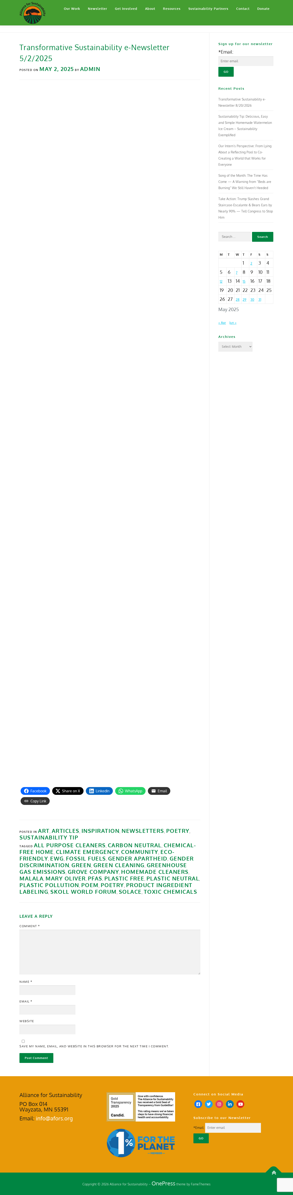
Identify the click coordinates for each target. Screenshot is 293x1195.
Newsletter (97, 9)
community (139, 851)
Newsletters (143, 830)
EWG (57, 858)
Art (44, 830)
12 (221, 281)
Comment (29, 926)
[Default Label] (230, 1104)
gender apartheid (138, 858)
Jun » (232, 323)
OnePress (163, 1183)
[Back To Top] (274, 1172)
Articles (65, 830)
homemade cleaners (155, 871)
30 (252, 299)
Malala (31, 878)
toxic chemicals (170, 891)
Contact (243, 9)
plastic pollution (49, 884)
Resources (172, 9)
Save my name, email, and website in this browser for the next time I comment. (94, 1046)
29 (244, 299)
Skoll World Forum (83, 891)
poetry (112, 884)
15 (244, 281)
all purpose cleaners (70, 845)
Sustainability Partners (208, 9)
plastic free (124, 878)
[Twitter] (209, 1104)
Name (25, 981)
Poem (90, 884)
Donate (263, 9)
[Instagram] (219, 1104)
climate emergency (87, 851)
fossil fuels (86, 858)
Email (26, 1001)
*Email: (225, 51)
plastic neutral (172, 878)
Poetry (178, 830)
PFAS (95, 878)
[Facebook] (198, 1104)
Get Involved (126, 9)
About (150, 9)
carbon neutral (135, 845)
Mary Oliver (66, 878)
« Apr (222, 323)
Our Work (72, 9)
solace (130, 891)
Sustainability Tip (48, 837)
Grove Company (93, 871)
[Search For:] (234, 237)
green (81, 865)
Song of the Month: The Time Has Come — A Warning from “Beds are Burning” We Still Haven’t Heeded (244, 182)
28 (237, 299)
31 (259, 299)
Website (26, 1021)
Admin (90, 68)
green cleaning (119, 865)
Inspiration (100, 830)
